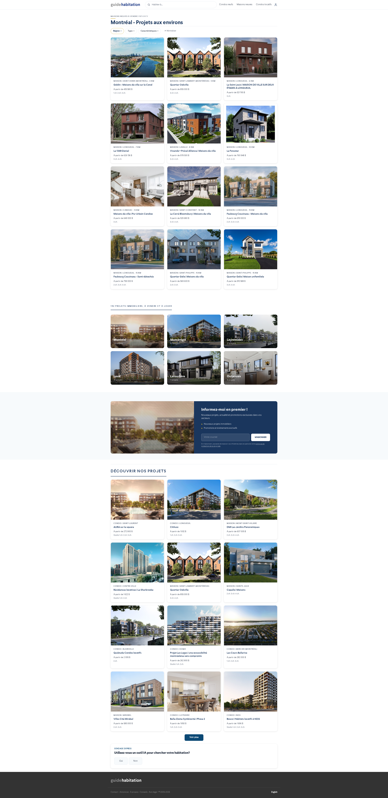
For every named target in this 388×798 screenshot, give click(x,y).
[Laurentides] (250, 331)
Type (131, 31)
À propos (134, 792)
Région (117, 31)
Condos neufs (226, 4)
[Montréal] (137, 331)
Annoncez (124, 792)
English (274, 792)
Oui (121, 761)
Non (135, 761)
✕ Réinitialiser (170, 31)
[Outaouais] (250, 368)
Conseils (143, 792)
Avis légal (153, 792)
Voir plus (194, 737)
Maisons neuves (244, 4)
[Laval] (137, 368)
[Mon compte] (275, 4)
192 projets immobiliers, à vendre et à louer (141, 306)
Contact (114, 792)
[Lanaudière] (194, 368)
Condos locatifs (264, 4)
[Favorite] (159, 42)
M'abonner (260, 437)
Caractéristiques (149, 31)
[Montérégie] (194, 331)
